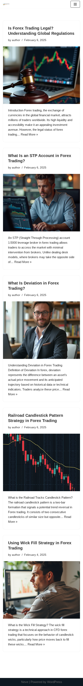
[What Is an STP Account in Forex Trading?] (41, 203)
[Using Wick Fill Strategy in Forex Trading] (41, 590)
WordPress (54, 682)
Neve (24, 682)
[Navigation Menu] (75, 4)
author (16, 40)
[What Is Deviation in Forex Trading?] (41, 330)
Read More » (29, 134)
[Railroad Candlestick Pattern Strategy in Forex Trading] (41, 462)
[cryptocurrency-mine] (6, 4)
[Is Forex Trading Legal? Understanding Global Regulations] (41, 75)
